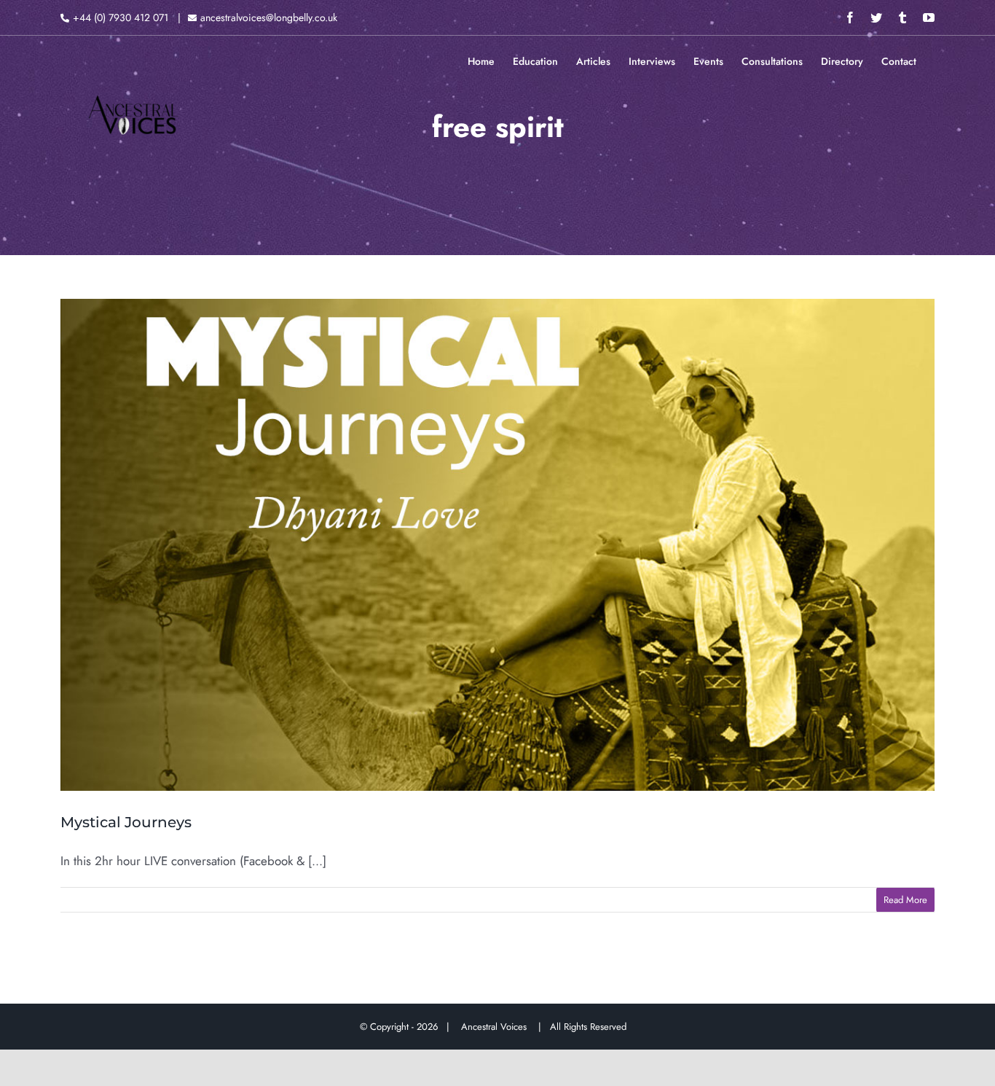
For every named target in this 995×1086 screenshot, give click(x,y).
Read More (905, 900)
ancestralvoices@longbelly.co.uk (268, 17)
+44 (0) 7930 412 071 (120, 17)
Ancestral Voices (496, 1027)
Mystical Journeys (126, 822)
